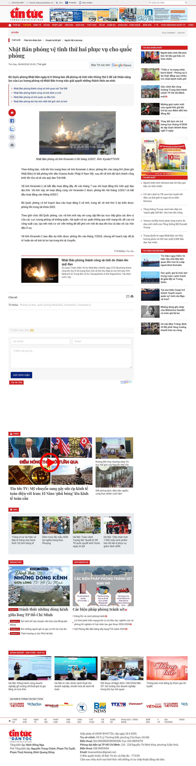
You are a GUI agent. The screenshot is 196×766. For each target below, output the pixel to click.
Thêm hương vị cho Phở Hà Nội (32, 633)
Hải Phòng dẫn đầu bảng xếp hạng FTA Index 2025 (99, 629)
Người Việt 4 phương (73, 40)
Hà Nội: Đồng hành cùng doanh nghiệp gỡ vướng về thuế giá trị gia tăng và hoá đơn (27, 686)
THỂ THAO (91, 25)
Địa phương (168, 721)
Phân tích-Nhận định (32, 40)
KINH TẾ (37, 25)
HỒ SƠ (102, 25)
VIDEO (191, 25)
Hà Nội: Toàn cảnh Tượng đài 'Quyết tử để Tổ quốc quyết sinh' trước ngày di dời (86, 542)
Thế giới (16, 40)
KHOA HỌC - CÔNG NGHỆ (129, 25)
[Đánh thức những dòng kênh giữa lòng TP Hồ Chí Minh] (39, 586)
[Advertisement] (71, 319)
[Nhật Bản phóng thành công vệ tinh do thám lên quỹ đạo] (39, 270)
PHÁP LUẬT (57, 25)
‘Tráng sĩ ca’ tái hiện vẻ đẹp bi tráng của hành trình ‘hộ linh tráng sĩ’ (24, 540)
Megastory (13, 610)
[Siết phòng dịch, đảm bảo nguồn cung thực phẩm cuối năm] (114, 477)
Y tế (156, 25)
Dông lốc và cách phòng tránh (89, 616)
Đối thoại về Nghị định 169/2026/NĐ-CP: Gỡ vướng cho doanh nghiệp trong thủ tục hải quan (121, 686)
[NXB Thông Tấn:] (76, 708)
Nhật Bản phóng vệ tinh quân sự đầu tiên (34, 97)
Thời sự (16, 25)
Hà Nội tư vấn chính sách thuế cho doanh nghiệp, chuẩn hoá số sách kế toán (74, 686)
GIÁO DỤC (80, 25)
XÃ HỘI (46, 25)
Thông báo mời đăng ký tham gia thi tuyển (166, 685)
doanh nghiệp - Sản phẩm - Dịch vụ (27, 653)
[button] (129, 526)
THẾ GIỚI (27, 25)
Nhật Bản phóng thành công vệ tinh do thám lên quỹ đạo (95, 262)
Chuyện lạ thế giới (53, 40)
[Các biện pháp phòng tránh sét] (103, 586)
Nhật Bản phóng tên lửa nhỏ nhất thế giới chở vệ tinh (40, 101)
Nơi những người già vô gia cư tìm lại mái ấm (39, 629)
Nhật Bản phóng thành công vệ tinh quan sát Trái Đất (40, 88)
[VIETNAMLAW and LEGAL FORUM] (44, 706)
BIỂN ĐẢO (147, 25)
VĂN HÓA (69, 25)
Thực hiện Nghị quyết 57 (173, 25)
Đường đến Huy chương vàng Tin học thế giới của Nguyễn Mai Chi (112, 463)
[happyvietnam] (58, 704)
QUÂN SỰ (111, 25)
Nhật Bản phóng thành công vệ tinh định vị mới (37, 92)
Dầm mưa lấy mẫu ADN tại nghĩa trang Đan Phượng (55, 540)
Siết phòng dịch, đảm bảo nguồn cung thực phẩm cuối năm (112, 492)
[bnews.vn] (93, 708)
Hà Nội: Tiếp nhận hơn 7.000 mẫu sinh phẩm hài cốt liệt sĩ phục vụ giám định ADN (116, 542)
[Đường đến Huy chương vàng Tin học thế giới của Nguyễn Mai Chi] (114, 448)
